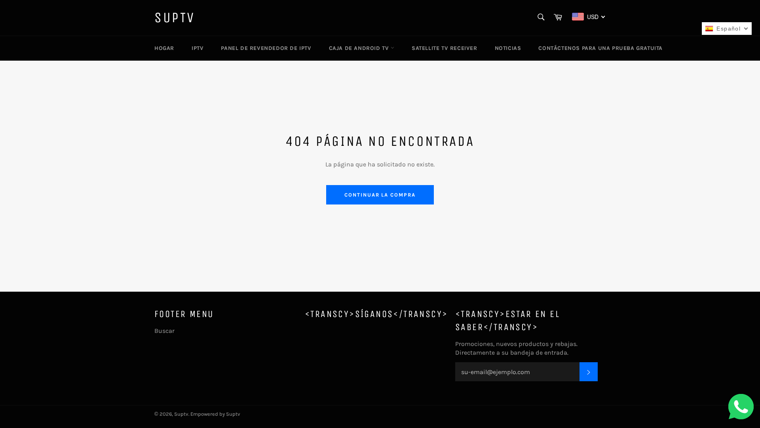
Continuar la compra (380, 195)
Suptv (174, 17)
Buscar (164, 330)
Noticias (508, 48)
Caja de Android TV (360, 48)
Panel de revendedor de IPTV (266, 48)
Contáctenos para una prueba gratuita (600, 48)
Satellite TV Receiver (444, 48)
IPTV (197, 48)
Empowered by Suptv (215, 414)
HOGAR (164, 48)
